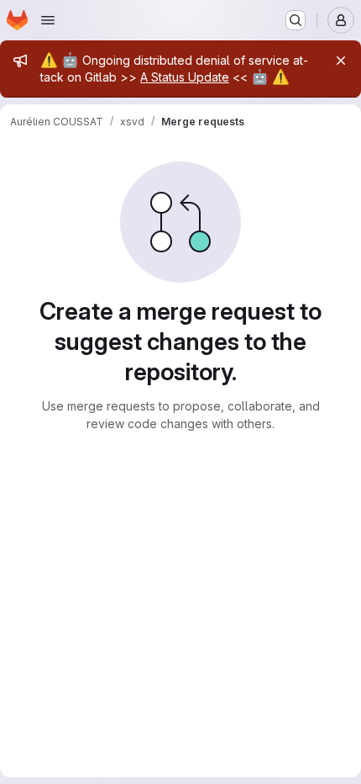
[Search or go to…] (295, 20)
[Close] (341, 60)
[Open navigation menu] (47, 20)
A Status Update (184, 77)
